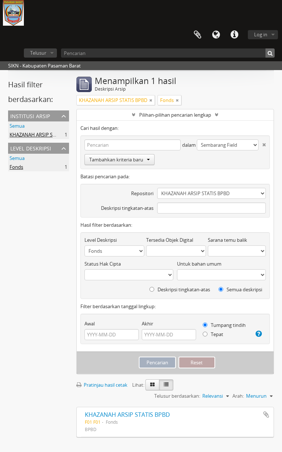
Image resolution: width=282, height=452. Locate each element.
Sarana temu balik (227, 240)
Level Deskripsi (30, 148)
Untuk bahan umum (199, 263)
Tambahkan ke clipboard (266, 414)
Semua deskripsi (243, 289)
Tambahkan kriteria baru (116, 159)
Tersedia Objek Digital (169, 240)
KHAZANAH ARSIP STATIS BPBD (44, 134)
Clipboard (197, 35)
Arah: (238, 396)
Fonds (16, 167)
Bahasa (216, 35)
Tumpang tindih (228, 325)
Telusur (38, 53)
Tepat (216, 334)
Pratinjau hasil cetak (105, 385)
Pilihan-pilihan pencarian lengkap (175, 115)
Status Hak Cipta (102, 263)
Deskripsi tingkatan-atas (127, 208)
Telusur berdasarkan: (177, 396)
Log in (260, 34)
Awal (89, 323)
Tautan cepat (234, 35)
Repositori (142, 193)
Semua (17, 126)
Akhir (147, 323)
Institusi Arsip (30, 115)
